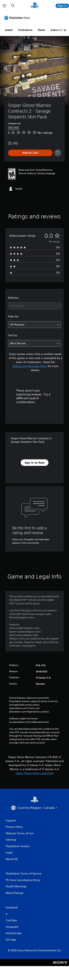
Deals (41, 30)
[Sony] (60, 965)
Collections (25, 30)
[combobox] (34, 305)
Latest (8, 30)
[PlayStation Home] (34, 5)
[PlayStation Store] (18, 18)
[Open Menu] (4, 5)
